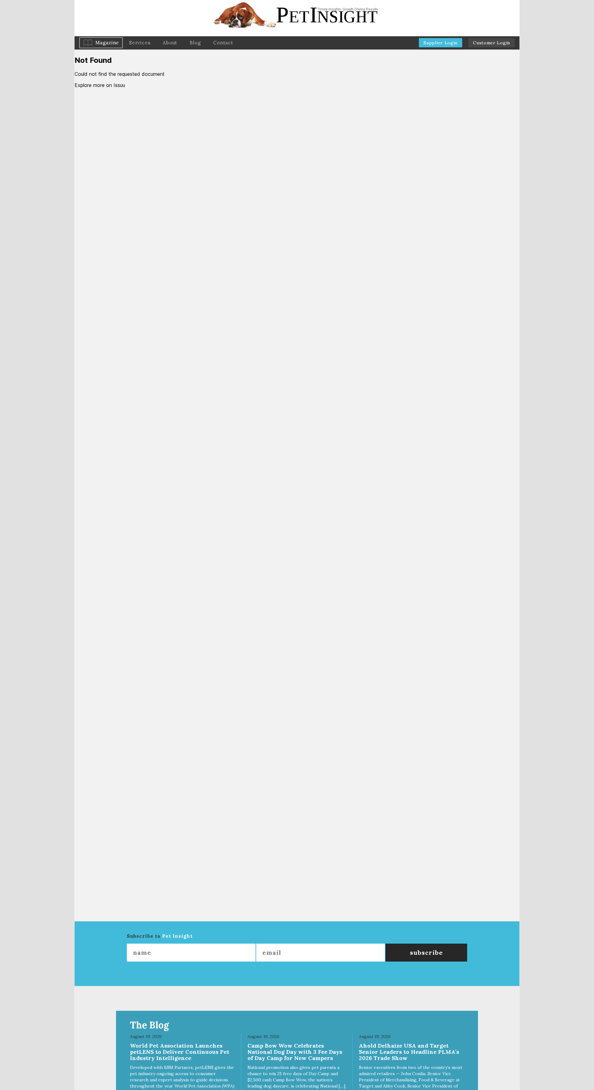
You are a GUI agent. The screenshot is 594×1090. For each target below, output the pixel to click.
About (170, 42)
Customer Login (491, 42)
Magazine (107, 42)
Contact (223, 42)
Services (139, 42)
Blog (195, 42)
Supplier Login (441, 42)
